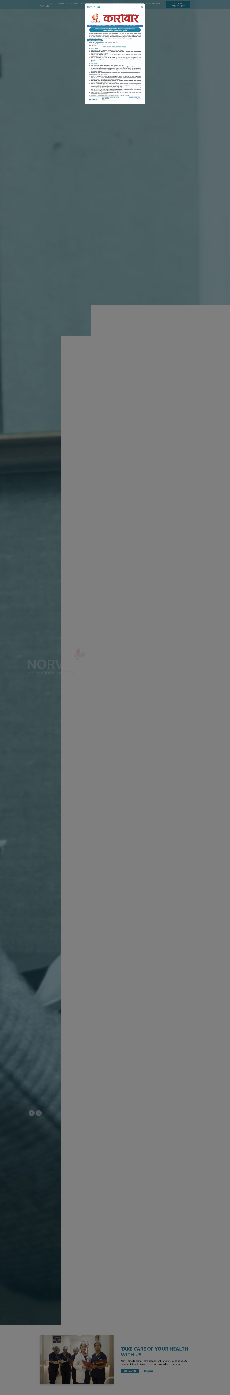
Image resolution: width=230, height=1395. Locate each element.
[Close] (142, 7)
